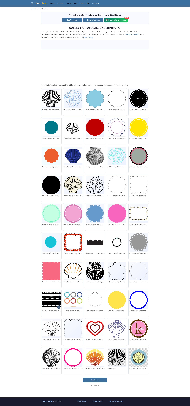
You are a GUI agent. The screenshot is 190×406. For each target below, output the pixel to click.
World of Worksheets (116, 401)
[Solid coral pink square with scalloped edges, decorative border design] (51, 271)
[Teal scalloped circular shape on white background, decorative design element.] (51, 127)
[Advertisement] (95, 66)
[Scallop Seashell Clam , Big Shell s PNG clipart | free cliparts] (138, 357)
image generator (132, 34)
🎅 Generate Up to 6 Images (117, 19)
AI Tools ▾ (61, 3)
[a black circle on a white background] (51, 185)
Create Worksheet (93, 20)
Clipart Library (48, 401)
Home (52, 3)
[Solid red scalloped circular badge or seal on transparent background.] (95, 127)
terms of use (88, 37)
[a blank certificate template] (73, 332)
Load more (95, 380)
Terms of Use (84, 3)
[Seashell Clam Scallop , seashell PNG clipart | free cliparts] (117, 357)
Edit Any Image (72, 20)
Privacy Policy (72, 3)
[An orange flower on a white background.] (51, 156)
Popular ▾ (95, 3)
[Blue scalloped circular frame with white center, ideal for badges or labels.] (138, 300)
